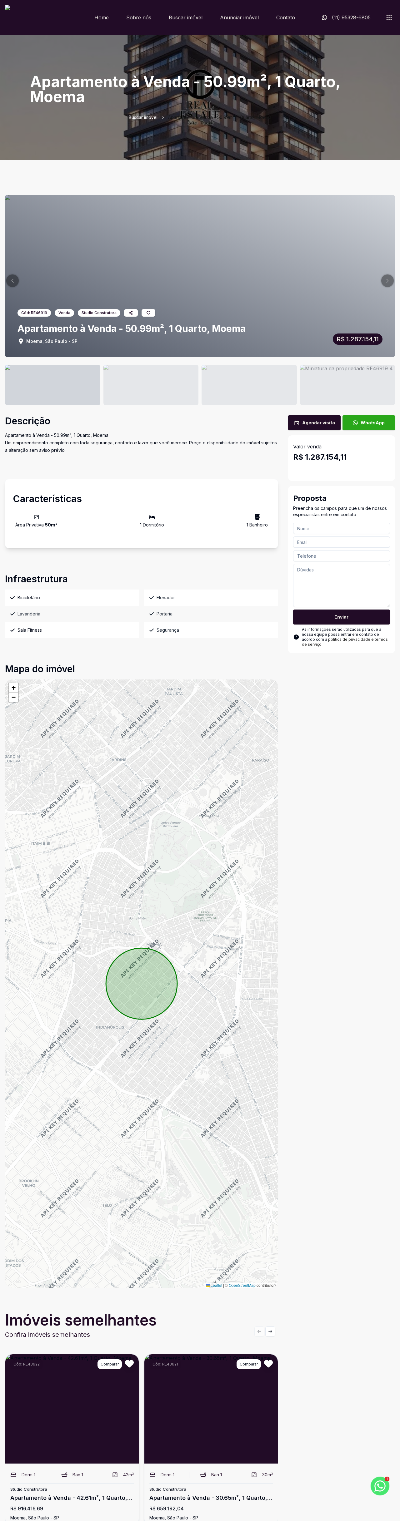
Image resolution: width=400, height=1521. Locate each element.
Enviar (341, 617)
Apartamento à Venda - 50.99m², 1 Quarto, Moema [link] (220, 117)
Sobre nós (138, 17)
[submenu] (389, 17)
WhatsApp (373, 422)
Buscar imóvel (185, 17)
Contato (285, 17)
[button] (12, 280)
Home (101, 17)
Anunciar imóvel (239, 17)
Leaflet (216, 1285)
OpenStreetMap (242, 1285)
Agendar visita (318, 422)
